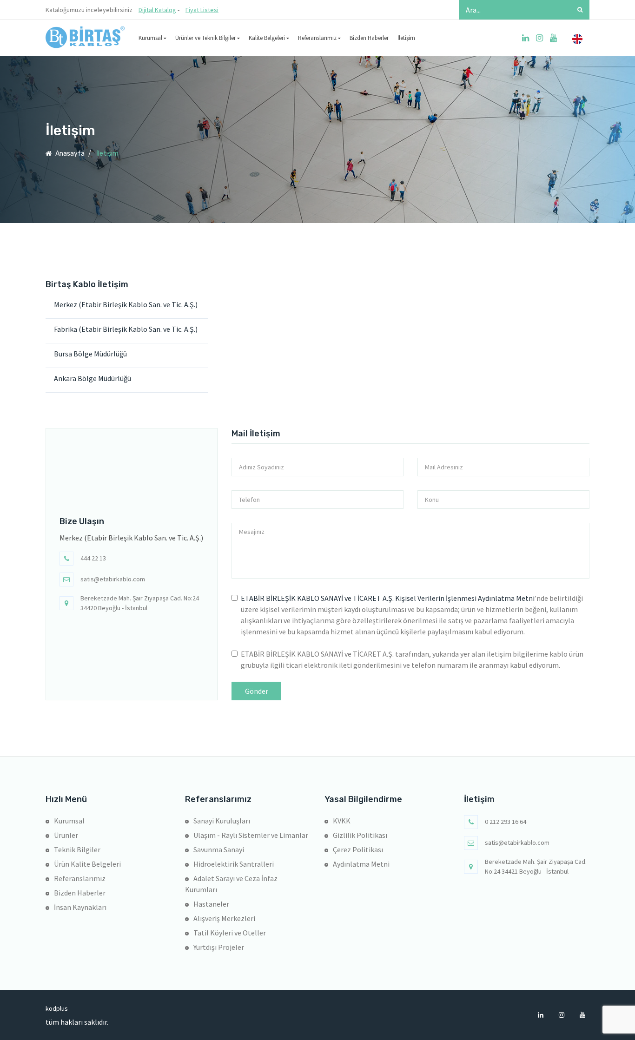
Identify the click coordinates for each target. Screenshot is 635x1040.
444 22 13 (93, 558)
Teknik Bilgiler (77, 849)
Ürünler (66, 835)
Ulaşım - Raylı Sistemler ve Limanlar (250, 835)
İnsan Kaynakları (80, 907)
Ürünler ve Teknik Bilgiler (206, 38)
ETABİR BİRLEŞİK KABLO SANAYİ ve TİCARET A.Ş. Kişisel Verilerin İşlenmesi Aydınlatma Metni (388, 598)
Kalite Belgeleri (267, 38)
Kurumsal (151, 38)
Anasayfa (69, 154)
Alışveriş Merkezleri (224, 918)
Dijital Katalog (157, 10)
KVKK (342, 820)
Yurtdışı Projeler (218, 947)
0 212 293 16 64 (505, 821)
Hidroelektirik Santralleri (233, 864)
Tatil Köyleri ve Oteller (229, 932)
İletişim (406, 38)
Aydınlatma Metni (361, 864)
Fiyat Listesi (201, 10)
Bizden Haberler (369, 38)
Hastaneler (211, 903)
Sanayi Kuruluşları (221, 820)
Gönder (256, 691)
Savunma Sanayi (218, 849)
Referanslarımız (318, 38)
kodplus (53, 1008)
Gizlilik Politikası (360, 835)
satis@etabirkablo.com (112, 579)
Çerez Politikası (358, 849)
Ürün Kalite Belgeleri (87, 864)
